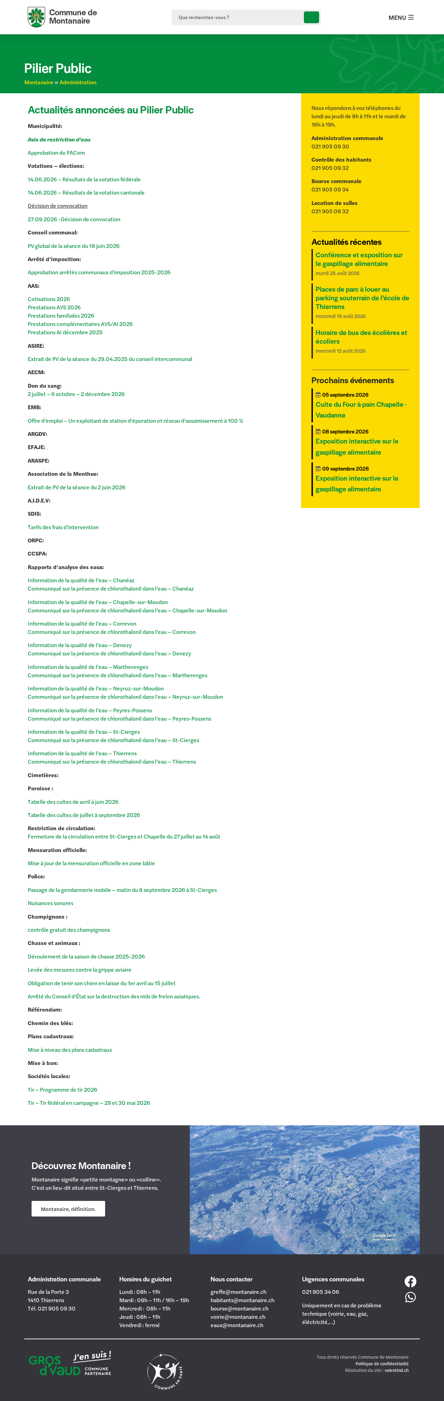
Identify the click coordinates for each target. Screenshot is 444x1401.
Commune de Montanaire (73, 16)
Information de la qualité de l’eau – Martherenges (88, 667)
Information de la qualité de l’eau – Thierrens (82, 753)
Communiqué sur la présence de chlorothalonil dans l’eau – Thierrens (112, 761)
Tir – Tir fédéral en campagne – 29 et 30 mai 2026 (89, 1103)
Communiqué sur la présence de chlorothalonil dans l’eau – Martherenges (117, 675)
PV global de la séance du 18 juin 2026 (74, 246)
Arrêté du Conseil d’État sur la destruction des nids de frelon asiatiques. (114, 996)
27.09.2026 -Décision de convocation (74, 219)
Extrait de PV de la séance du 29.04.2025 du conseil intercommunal (110, 359)
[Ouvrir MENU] (411, 17)
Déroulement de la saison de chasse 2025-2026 (86, 956)
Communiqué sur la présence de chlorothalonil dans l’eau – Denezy (109, 653)
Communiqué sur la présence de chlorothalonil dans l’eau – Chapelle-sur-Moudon (127, 610)
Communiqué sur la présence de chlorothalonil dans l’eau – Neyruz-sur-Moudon (125, 696)
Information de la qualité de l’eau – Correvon (82, 623)
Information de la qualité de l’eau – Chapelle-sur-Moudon (98, 602)
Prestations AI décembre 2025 (65, 332)
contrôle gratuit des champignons (69, 930)
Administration (78, 82)
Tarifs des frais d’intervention (63, 527)
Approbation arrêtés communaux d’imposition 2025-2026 (99, 272)
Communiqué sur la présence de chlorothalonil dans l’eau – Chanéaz (111, 588)
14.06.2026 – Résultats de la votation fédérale (85, 179)
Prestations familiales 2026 (61, 315)
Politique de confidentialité (382, 1363)
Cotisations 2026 (49, 299)
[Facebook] (410, 1281)
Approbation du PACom (56, 152)
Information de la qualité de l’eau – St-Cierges (84, 732)
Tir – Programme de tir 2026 (62, 1089)
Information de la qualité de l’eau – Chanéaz (81, 580)
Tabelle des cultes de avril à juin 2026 (73, 802)
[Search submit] (311, 17)
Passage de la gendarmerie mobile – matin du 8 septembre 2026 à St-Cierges (122, 890)
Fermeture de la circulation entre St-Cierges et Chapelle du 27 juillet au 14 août (124, 836)
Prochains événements (352, 380)
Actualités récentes (346, 241)
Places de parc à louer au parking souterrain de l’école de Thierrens (362, 297)
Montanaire (38, 82)
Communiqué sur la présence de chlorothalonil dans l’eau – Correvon (112, 632)
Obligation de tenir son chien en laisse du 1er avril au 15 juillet (102, 983)
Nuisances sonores (50, 903)
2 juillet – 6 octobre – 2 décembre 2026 (76, 394)
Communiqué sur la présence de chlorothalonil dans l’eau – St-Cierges (113, 740)
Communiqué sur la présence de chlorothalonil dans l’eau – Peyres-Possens (119, 718)
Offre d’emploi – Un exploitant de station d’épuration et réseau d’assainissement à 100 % (136, 420)
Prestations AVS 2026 (54, 307)
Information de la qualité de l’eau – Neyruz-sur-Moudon (96, 688)
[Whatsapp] (410, 1297)
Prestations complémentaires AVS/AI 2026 (80, 324)
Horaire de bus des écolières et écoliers (361, 336)
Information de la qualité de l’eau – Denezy (80, 645)
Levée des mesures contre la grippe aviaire (79, 969)
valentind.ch (397, 1370)
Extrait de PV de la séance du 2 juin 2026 (77, 487)
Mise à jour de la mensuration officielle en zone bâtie (92, 863)
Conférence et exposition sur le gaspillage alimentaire (359, 259)
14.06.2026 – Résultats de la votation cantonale (86, 192)
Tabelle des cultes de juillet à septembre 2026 (84, 815)
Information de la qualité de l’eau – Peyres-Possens (90, 710)
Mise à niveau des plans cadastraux (70, 1050)
